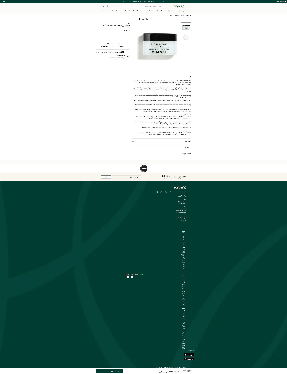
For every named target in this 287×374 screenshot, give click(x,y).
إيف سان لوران (184, 271)
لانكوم (184, 274)
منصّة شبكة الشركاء (183, 332)
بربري (184, 268)
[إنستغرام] (161, 192)
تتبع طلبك (184, 313)
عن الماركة (188, 147)
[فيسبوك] (170, 192)
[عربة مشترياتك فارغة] (103, 6)
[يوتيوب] (165, 192)
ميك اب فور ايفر (184, 280)
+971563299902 (182, 203)
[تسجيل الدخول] (108, 6)
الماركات (183, 234)
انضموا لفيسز (183, 336)
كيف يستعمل (187, 141)
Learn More (123, 58)
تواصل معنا (183, 329)
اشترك (106, 177)
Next (124, 1)
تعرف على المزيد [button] (99, 52)
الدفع (184, 301)
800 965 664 (180, 196)
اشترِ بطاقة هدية (184, 244)
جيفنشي (183, 277)
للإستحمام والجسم (183, 255)
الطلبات (183, 295)
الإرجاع (184, 310)
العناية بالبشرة (183, 252)
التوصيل (183, 308)
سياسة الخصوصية (183, 348)
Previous (163, 1)
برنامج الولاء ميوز (184, 340)
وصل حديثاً (184, 237)
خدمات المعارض (183, 326)
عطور (184, 247)
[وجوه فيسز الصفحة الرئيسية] (179, 6)
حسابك (183, 293)
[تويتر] (157, 192)
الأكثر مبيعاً (184, 240)
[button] (283, 1)
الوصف (189, 77)
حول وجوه (184, 323)
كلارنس (183, 284)
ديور (184, 266)
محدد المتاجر (184, 316)
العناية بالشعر (183, 258)
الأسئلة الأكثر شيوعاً (183, 298)
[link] (152, 11)
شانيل (128, 23)
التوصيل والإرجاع (186, 153)
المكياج (183, 249)
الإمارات (282, 1)
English (278, 1)
